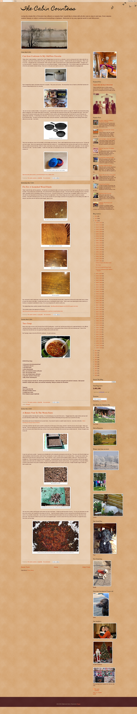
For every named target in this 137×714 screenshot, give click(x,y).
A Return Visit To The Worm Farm (38, 412)
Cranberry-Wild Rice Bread (105, 165)
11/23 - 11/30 (99, 336)
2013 (96, 218)
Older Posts (86, 567)
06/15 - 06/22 (99, 284)
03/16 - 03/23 (99, 245)
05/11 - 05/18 (99, 273)
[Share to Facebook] (57, 178)
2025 (96, 373)
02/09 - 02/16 (99, 233)
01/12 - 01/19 (99, 224)
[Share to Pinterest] (58, 178)
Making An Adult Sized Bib (105, 193)
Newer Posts (25, 567)
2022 (96, 366)
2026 (96, 375)
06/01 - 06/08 (99, 280)
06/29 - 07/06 (99, 289)
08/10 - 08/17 (99, 302)
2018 (96, 357)
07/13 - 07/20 (99, 293)
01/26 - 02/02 (99, 229)
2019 (96, 359)
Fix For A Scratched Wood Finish (37, 186)
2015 (96, 350)
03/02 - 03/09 (99, 240)
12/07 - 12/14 (99, 341)
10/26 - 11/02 (99, 327)
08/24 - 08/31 (99, 307)
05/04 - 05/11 (99, 260)
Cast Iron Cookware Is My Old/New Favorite (42, 56)
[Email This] (53, 178)
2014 (96, 220)
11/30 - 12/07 (99, 338)
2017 (96, 355)
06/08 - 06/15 (99, 282)
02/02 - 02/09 (99, 231)
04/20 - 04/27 (99, 256)
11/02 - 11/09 (99, 329)
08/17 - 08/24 (99, 305)
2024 (96, 370)
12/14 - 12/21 (99, 343)
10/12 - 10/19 (99, 323)
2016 (96, 352)
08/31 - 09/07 (99, 309)
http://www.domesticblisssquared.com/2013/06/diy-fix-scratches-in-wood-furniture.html (43, 311)
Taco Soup (27, 323)
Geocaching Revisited (104, 184)
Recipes (28, 404)
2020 (96, 361)
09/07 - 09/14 (99, 311)
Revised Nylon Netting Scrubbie (106, 157)
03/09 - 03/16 (99, 242)
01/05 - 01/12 (99, 222)
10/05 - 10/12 (99, 320)
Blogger (78, 704)
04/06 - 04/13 (99, 251)
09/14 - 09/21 (99, 314)
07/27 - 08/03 (99, 298)
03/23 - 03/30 (99, 247)
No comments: (47, 178)
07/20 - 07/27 (99, 296)
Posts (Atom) (30, 570)
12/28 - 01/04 (99, 347)
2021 (96, 364)
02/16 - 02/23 (99, 236)
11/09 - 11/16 (99, 332)
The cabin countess (97, 690)
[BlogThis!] (54, 178)
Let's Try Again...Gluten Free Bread (107, 139)
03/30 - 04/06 (99, 249)
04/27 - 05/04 (99, 258)
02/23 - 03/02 (99, 238)
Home (56, 567)
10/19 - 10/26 (99, 325)
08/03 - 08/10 (99, 300)
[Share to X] (56, 178)
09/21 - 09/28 (99, 316)
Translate (104, 400)
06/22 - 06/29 (99, 287)
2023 (96, 368)
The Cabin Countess (48, 9)
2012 (96, 216)
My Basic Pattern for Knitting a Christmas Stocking (106, 121)
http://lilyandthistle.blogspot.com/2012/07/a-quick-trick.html (64, 306)
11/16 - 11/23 (99, 334)
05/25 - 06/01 (99, 278)
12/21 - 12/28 (99, 345)
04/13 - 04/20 (99, 254)
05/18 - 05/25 (99, 275)
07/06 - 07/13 (99, 291)
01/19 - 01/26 (99, 227)
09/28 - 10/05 (99, 318)
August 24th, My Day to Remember (103, 85)
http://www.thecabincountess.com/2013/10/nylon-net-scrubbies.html (38, 174)
